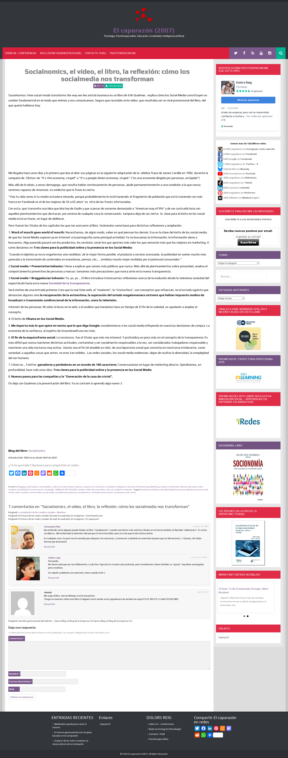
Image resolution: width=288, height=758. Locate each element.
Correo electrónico (20, 681)
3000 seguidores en (239, 192)
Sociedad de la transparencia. (69, 283)
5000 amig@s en (237, 159)
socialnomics (84, 492)
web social (131, 492)
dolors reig (54, 557)
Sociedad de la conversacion (30, 489)
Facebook (110, 487)
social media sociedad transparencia (60, 492)
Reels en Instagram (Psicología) (60, 53)
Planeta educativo (188, 487)
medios (163, 487)
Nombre (14, 673)
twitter (81, 489)
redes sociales (22, 492)
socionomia (119, 492)
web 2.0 (110, 489)
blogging (22, 487)
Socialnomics (36, 450)
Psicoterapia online (123, 53)
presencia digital (184, 489)
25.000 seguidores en (249, 149)
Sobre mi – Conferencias (20, 53)
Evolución (100, 487)
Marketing (154, 487)
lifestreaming (142, 487)
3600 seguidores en (239, 177)
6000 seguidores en (237, 182)
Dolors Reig (115, 86)
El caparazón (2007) (144, 30)
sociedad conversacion (102, 492)
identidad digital (168, 489)
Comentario (16, 638)
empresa (78, 487)
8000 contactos (236, 187)
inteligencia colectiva (125, 487)
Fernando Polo (52, 526)
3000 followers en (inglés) (241, 197)
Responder (49, 546)
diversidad (68, 487)
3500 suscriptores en (239, 173)
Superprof (223, 637)
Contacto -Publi (95, 53)
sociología (49, 489)
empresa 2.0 (89, 487)
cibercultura (32, 487)
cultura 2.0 (57, 487)
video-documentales (95, 489)
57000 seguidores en (240, 164)
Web (11, 689)
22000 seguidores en (240, 154)
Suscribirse (248, 242)
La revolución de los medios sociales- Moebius (42, 512)
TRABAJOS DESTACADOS (66, 489)
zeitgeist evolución (123, 489)
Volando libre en (236, 169)
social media (36, 492)
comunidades (45, 487)
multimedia (173, 487)
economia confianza (150, 489)
